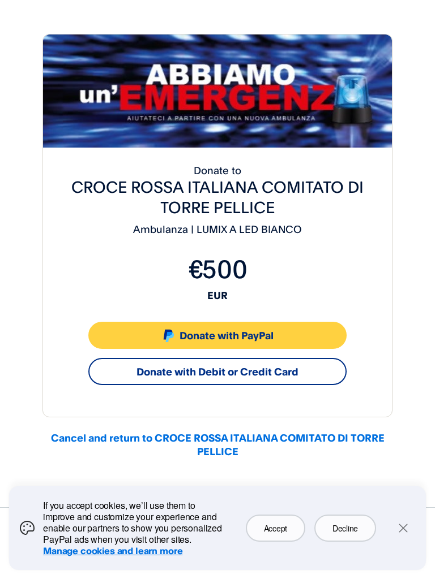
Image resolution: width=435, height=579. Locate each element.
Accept (275, 528)
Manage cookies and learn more (112, 550)
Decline (345, 528)
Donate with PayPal (227, 335)
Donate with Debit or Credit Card (217, 371)
